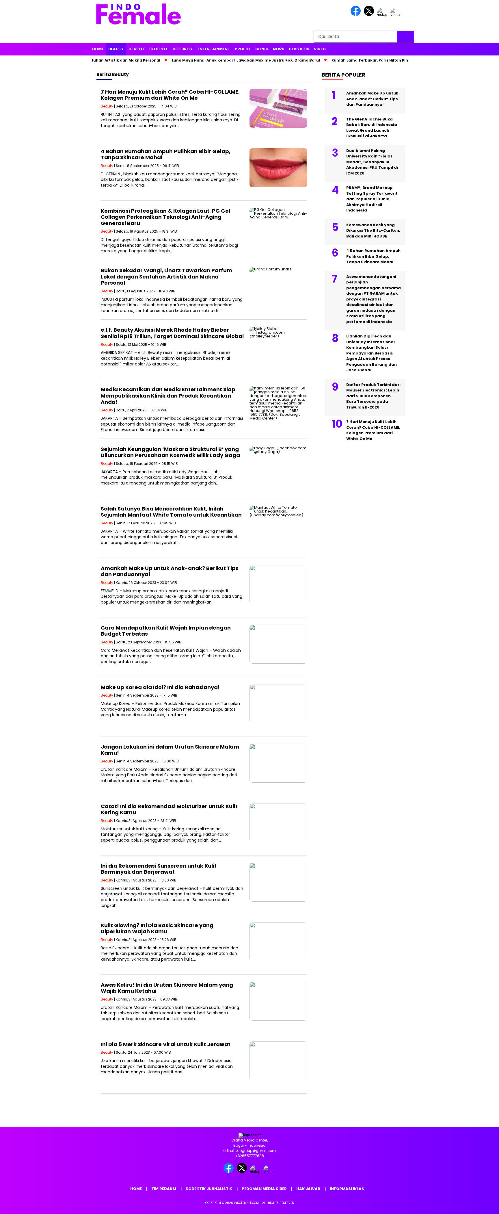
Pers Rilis (299, 49)
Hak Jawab (308, 1188)
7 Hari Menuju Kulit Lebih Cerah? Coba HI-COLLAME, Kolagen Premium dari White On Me (170, 95)
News (278, 49)
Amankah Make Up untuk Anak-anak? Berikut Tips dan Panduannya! (170, 571)
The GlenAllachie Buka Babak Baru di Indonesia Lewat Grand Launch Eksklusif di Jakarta (371, 127)
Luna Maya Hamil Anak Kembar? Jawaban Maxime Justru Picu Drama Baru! (223, 60)
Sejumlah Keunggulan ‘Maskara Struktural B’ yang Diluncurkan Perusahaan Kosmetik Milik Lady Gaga (170, 452)
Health (136, 49)
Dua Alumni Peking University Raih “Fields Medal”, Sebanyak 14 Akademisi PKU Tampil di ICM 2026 (372, 162)
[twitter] (370, 14)
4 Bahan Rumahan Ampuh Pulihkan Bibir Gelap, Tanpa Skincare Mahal (165, 154)
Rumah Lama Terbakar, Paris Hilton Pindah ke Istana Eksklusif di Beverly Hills (384, 60)
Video (320, 49)
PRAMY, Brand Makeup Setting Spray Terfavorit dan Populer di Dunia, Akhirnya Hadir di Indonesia (372, 199)
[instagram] (383, 14)
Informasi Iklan (347, 1188)
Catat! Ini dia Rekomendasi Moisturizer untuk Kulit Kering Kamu (169, 809)
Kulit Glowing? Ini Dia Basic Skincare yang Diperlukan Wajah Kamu (157, 928)
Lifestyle (158, 49)
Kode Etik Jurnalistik (209, 1188)
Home (98, 49)
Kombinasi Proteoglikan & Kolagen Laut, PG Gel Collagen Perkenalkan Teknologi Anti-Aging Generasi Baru (165, 217)
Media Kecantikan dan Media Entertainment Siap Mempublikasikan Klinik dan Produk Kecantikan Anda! (168, 395)
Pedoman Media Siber (264, 1188)
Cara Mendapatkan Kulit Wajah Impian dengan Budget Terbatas (166, 631)
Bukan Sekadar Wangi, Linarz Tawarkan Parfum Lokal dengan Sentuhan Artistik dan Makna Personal (166, 276)
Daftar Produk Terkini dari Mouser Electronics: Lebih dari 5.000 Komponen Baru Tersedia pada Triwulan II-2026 (373, 396)
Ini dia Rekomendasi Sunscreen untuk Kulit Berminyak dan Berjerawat (159, 869)
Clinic (261, 49)
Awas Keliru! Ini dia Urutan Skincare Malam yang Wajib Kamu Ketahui (167, 988)
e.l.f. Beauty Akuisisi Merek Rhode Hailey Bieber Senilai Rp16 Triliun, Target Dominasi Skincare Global (172, 333)
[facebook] (357, 14)
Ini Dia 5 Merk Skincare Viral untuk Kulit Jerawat (165, 1044)
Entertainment (214, 49)
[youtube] (396, 14)
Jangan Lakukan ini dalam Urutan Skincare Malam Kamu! (170, 750)
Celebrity (182, 49)
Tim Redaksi (163, 1188)
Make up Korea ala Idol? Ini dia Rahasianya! (160, 687)
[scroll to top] (479, 1205)
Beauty (116, 49)
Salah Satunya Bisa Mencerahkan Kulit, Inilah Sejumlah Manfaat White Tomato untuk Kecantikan (171, 512)
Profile (243, 49)
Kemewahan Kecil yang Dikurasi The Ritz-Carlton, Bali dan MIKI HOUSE (373, 230)
